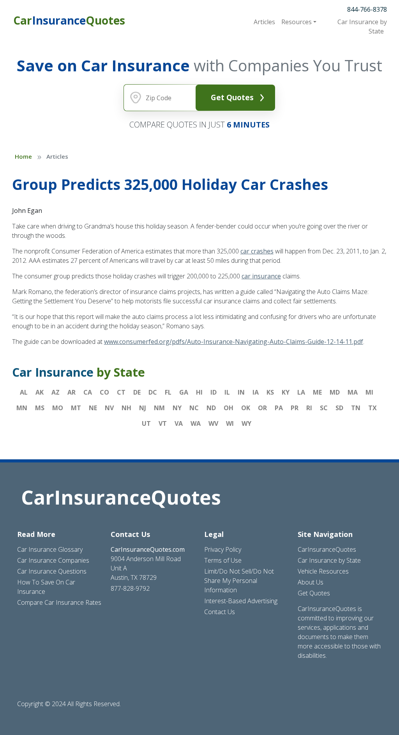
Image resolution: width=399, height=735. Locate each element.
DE (137, 392)
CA (87, 392)
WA (196, 423)
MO (57, 408)
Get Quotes (232, 97)
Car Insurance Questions (52, 571)
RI (309, 408)
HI (199, 392)
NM (159, 408)
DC (152, 392)
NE (93, 408)
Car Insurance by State (329, 560)
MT (76, 408)
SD (339, 408)
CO (104, 392)
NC (194, 408)
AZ (55, 392)
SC (324, 408)
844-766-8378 (367, 9)
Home (23, 156)
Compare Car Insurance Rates (59, 602)
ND (211, 408)
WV (213, 423)
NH (126, 408)
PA (279, 408)
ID (213, 392)
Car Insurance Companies (53, 560)
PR (294, 408)
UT (146, 423)
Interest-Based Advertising (240, 601)
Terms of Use (223, 560)
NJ (142, 408)
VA (179, 423)
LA (301, 392)
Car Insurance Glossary (50, 549)
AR (71, 392)
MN (21, 408)
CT (121, 392)
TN (355, 408)
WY (246, 423)
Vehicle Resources (323, 571)
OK (245, 408)
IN (241, 392)
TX (372, 408)
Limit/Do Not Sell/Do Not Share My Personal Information (239, 580)
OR (262, 408)
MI (369, 392)
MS (39, 408)
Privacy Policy (222, 549)
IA (255, 392)
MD (335, 392)
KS (270, 392)
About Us (310, 582)
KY (286, 392)
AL (24, 392)
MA (353, 392)
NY (177, 408)
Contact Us (219, 611)
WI (230, 423)
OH (228, 408)
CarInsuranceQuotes (327, 549)
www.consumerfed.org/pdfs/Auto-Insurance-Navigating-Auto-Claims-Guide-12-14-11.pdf (233, 341)
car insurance (261, 276)
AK (39, 392)
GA (183, 392)
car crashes (257, 251)
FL (168, 392)
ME (317, 392)
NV (109, 408)
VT (163, 423)
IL (227, 392)
